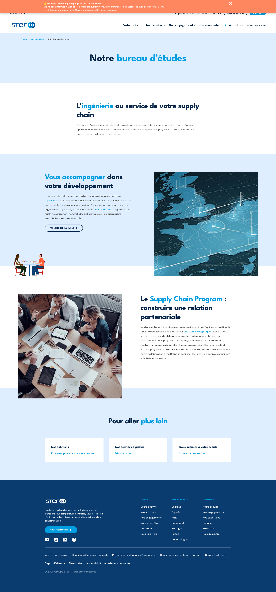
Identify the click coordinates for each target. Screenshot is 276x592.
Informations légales (56, 555)
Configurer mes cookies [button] (174, 555)
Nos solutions (155, 25)
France (23, 39)
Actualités (236, 25)
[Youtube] (47, 539)
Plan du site (75, 563)
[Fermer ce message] (230, 4)
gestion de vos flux (105, 209)
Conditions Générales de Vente (90, 555)
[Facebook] (74, 539)
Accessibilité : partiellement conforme (108, 563)
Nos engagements (182, 25)
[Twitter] (56, 539)
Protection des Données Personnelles (134, 555)
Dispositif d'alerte (55, 563)
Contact (196, 555)
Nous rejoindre (256, 25)
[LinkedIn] (65, 539)
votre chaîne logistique (197, 331)
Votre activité (132, 25)
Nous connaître (209, 25)
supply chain (52, 200)
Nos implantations (215, 555)
